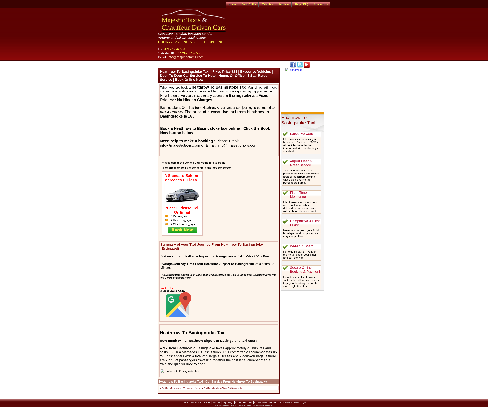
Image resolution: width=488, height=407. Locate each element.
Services (284, 4)
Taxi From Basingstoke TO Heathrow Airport (181, 388)
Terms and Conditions (289, 402)
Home (232, 4)
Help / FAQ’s (228, 402)
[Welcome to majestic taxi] (194, 20)
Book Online (249, 4)
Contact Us (321, 4)
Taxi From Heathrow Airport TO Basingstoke (223, 388)
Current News (260, 402)
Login (303, 402)
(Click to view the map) (172, 290)
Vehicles (267, 4)
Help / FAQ (301, 4)
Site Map (273, 402)
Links (250, 402)
